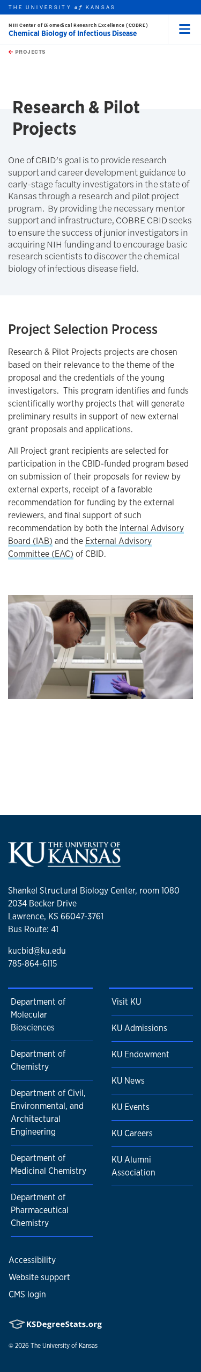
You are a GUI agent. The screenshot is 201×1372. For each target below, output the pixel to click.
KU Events (130, 1107)
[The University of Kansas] (64, 862)
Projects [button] (29, 51)
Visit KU (126, 1001)
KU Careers (132, 1133)
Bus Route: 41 (33, 929)
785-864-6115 (32, 963)
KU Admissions (139, 1028)
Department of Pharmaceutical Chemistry (40, 1210)
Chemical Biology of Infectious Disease (73, 33)
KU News (128, 1080)
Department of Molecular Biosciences (38, 1014)
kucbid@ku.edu (37, 950)
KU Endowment (140, 1054)
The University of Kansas (64, 1345)
